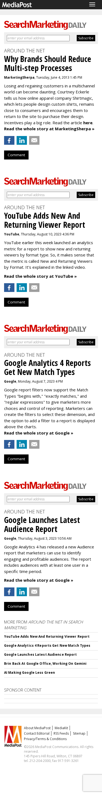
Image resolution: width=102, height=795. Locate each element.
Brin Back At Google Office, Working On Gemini (45, 663)
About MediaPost (37, 728)
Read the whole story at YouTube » (40, 276)
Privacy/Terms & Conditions (45, 739)
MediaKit (61, 728)
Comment (16, 154)
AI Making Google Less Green (29, 672)
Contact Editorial (37, 733)
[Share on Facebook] (9, 140)
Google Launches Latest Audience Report (40, 654)
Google (10, 381)
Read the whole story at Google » (38, 433)
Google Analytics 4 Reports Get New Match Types (47, 645)
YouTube (11, 234)
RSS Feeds (61, 733)
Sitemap (79, 733)
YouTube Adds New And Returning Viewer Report (46, 636)
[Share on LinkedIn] (22, 140)
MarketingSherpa (19, 77)
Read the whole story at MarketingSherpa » (49, 128)
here (87, 122)
